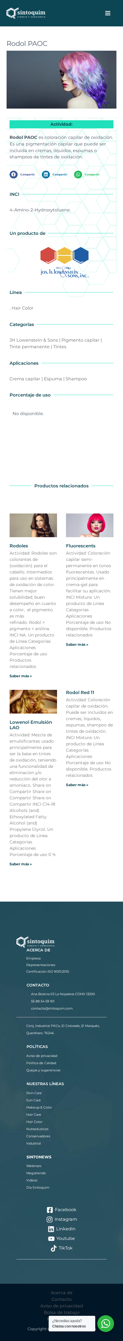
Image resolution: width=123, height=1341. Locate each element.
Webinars (33, 1166)
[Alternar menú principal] (108, 13)
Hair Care (33, 1114)
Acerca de (62, 1292)
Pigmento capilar (80, 340)
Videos (31, 1180)
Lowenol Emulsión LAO (31, 724)
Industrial (33, 1143)
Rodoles (19, 546)
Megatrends (36, 1173)
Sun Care (33, 1100)
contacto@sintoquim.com (52, 1008)
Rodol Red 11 (80, 692)
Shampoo (76, 379)
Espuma (53, 379)
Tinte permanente (30, 346)
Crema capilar (25, 379)
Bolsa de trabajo (61, 1312)
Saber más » (21, 676)
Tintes (59, 346)
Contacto (62, 1299)
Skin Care (34, 1093)
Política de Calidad (41, 1063)
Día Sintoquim (38, 1187)
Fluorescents (81, 546)
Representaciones (40, 965)
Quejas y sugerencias (43, 1070)
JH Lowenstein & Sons (34, 340)
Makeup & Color (39, 1107)
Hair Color (34, 1122)
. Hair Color (21, 308)
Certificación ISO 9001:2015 (47, 971)
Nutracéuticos (37, 1129)
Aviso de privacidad (41, 1056)
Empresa (33, 958)
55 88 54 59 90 (42, 1001)
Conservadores (38, 1136)
